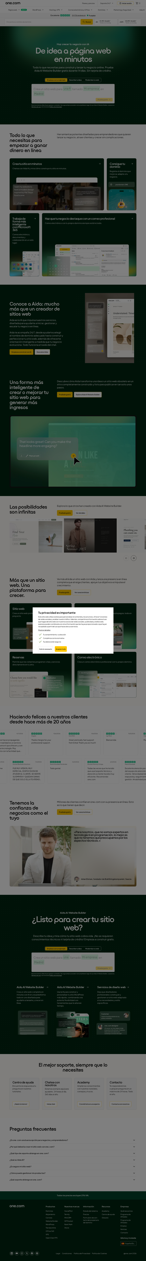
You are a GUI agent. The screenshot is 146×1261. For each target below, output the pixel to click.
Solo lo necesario (45, 649)
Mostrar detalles (44, 630)
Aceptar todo (61, 649)
